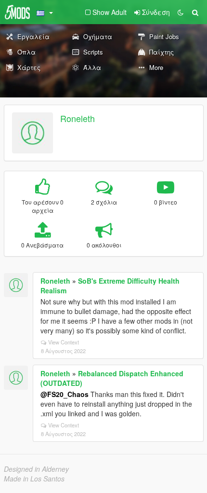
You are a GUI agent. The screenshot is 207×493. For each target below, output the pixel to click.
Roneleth (77, 118)
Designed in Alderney (36, 469)
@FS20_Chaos (64, 394)
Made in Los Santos (34, 478)
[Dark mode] (180, 12)
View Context (63, 342)
